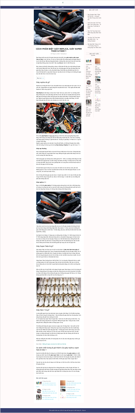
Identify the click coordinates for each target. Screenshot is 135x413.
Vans (51, 7)
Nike (63, 7)
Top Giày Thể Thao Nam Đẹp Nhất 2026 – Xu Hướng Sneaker (94, 39)
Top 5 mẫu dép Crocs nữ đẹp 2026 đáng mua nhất (73, 396)
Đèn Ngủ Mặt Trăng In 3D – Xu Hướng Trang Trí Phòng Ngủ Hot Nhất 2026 (94, 45)
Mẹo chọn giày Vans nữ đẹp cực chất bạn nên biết (49, 398)
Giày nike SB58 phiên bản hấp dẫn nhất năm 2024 (73, 384)
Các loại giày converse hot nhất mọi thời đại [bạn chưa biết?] (46, 384)
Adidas (57, 7)
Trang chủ (36, 7)
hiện (43, 78)
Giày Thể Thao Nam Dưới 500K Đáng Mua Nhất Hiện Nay (94, 32)
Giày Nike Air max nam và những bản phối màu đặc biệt (49, 392)
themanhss (63, 53)
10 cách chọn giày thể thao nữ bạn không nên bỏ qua (73, 390)
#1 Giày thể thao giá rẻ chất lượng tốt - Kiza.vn (74, 410)
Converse (44, 7)
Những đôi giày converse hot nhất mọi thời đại (54, 344)
